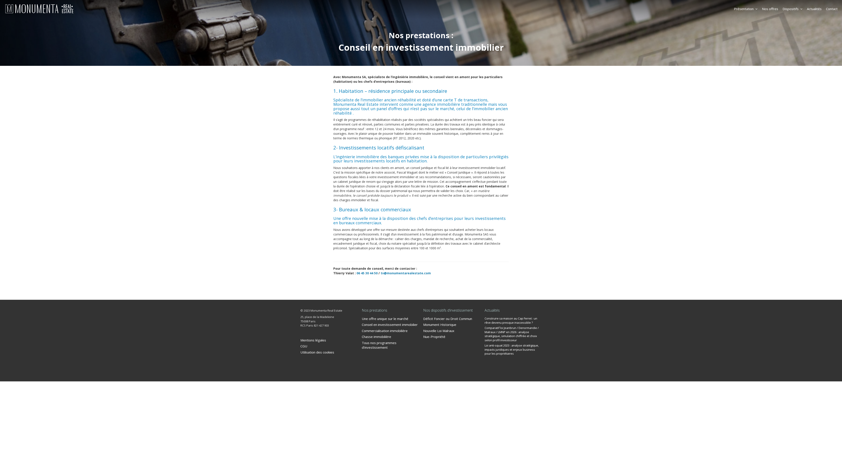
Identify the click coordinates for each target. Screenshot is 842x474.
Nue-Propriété (434, 336)
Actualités (814, 9)
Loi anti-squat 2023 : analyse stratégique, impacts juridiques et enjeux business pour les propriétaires (512, 349)
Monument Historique (439, 324)
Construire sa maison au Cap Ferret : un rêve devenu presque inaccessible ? (511, 320)
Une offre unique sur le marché (385, 318)
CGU (303, 346)
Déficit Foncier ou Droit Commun (447, 318)
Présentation (744, 9)
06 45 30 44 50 (367, 273)
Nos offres (770, 9)
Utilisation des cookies (317, 352)
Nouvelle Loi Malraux (438, 331)
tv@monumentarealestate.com (406, 273)
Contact (832, 9)
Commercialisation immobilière (385, 331)
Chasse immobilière (376, 336)
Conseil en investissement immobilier (390, 324)
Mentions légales (313, 340)
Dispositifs (791, 9)
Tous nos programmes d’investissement (379, 345)
